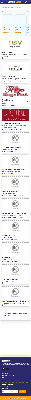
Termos (10, 397)
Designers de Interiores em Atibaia (13, 82)
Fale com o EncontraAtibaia (10, 377)
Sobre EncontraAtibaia (8, 375)
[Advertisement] (15, 338)
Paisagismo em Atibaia (10, 105)
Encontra (14, 2)
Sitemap (21, 397)
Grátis (19, 380)
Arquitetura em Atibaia (10, 58)
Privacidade (15, 397)
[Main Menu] (2, 1)
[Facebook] (3, 369)
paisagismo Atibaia (13, 313)
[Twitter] (7, 369)
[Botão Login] (26, 1)
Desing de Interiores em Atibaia (13, 129)
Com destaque (12, 380)
